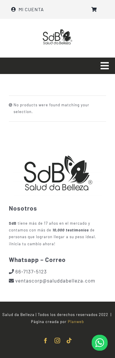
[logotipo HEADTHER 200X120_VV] (57, 30)
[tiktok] (69, 340)
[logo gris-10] (57, 149)
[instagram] (57, 340)
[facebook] (46, 340)
